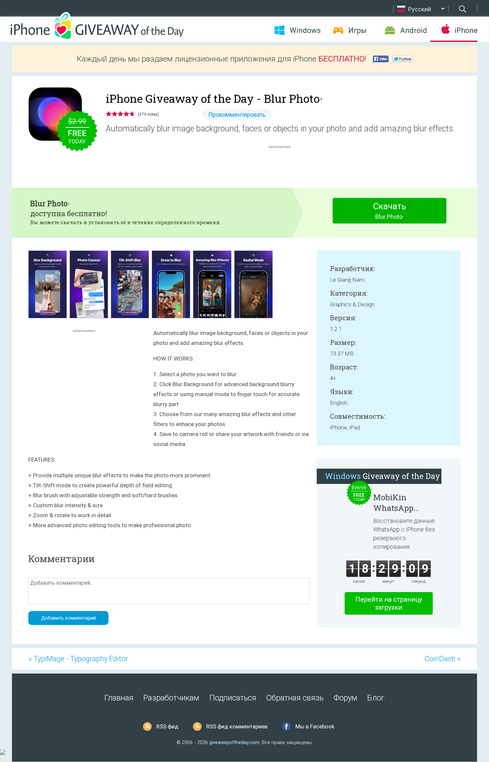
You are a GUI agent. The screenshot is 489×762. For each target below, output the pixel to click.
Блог (376, 697)
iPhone (465, 30)
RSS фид (167, 726)
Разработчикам (171, 697)
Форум (345, 697)
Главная (118, 697)
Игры (357, 30)
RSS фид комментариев (236, 726)
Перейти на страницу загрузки (388, 603)
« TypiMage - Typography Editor (78, 659)
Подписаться (232, 697)
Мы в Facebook (314, 726)
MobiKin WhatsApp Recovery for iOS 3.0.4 (404, 502)
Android (413, 30)
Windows (305, 30)
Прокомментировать (236, 114)
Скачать (389, 210)
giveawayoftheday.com (234, 742)
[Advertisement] (283, 166)
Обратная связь (295, 697)
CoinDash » (442, 659)
